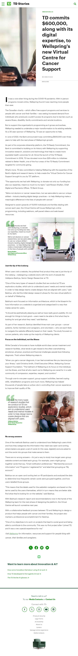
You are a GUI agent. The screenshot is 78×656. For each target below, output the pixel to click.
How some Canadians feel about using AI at (27, 570)
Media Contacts (36, 599)
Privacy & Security (39, 616)
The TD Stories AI (18, 577)
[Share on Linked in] (41, 547)
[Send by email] (47, 547)
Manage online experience (39, 630)
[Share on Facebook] (36, 547)
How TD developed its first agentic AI (24, 574)
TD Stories (21, 3)
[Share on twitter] (31, 547)
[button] (3, 4)
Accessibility (39, 622)
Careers (39, 627)
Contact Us (50, 599)
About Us (39, 624)
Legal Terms (39, 619)
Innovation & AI (47, 11)
